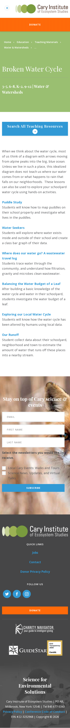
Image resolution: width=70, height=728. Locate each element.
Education (23, 42)
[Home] (41, 15)
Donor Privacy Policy (35, 572)
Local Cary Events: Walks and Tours (33, 468)
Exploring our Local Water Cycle (26, 314)
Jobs (35, 553)
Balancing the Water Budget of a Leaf (31, 284)
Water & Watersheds (16, 47)
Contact (35, 562)
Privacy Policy (12, 712)
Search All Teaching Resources (35, 126)
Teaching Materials (46, 42)
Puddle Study (12, 202)
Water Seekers (13, 228)
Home (7, 42)
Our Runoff (10, 335)
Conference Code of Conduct (45, 712)
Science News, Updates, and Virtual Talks (34, 475)
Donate (35, 24)
